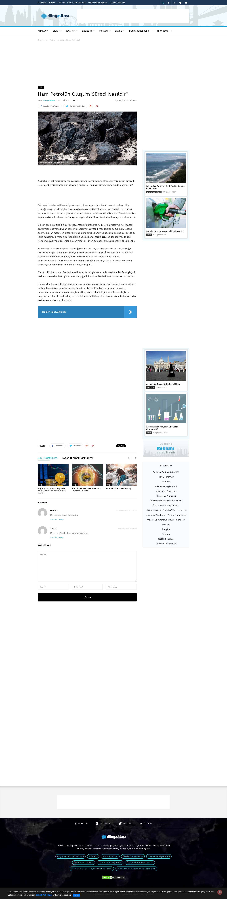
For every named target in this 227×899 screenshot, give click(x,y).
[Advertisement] (133, 16)
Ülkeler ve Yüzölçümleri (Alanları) (166, 501)
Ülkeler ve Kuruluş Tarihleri (166, 505)
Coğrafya (150, 387)
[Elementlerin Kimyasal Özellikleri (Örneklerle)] (166, 408)
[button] (163, 3)
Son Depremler (166, 477)
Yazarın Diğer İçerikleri (77, 458)
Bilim (55, 31)
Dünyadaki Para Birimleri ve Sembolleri (136, 869)
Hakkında (42, 3)
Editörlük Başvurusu (76, 3)
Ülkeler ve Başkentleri (166, 486)
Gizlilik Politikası (117, 3)
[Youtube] (186, 2)
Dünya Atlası (49, 100)
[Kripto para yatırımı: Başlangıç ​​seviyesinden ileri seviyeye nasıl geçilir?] (53, 475)
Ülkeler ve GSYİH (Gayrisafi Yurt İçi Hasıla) (166, 510)
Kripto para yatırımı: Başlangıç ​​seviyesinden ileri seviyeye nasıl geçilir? (52, 490)
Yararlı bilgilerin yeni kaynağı (119, 488)
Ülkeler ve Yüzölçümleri (110, 862)
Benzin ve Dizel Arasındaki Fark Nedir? (165, 231)
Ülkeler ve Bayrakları (166, 491)
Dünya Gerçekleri (139, 31)
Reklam (61, 3)
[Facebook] (169, 2)
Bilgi (40, 40)
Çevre (118, 31)
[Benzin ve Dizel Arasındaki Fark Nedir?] (166, 213)
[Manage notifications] (219, 892)
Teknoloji (162, 31)
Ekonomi (87, 31)
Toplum (103, 31)
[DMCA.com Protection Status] (113, 879)
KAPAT (76, 895)
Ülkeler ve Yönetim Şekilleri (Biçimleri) (166, 520)
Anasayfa (43, 31)
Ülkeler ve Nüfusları (166, 496)
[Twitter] (180, 2)
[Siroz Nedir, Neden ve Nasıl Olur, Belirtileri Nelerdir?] (87, 475)
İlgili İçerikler (47, 458)
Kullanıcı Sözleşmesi (97, 3)
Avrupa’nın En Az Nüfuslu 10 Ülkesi (163, 384)
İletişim (52, 3)
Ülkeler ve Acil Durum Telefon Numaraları (166, 515)
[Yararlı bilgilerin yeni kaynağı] (121, 475)
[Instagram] (174, 2)
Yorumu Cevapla (57, 520)
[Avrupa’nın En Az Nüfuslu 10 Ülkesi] (166, 366)
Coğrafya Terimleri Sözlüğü (166, 472)
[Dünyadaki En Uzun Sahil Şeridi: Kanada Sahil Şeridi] (166, 168)
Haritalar (166, 481)
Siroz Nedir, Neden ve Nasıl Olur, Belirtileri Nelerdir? (86, 489)
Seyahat (70, 31)
